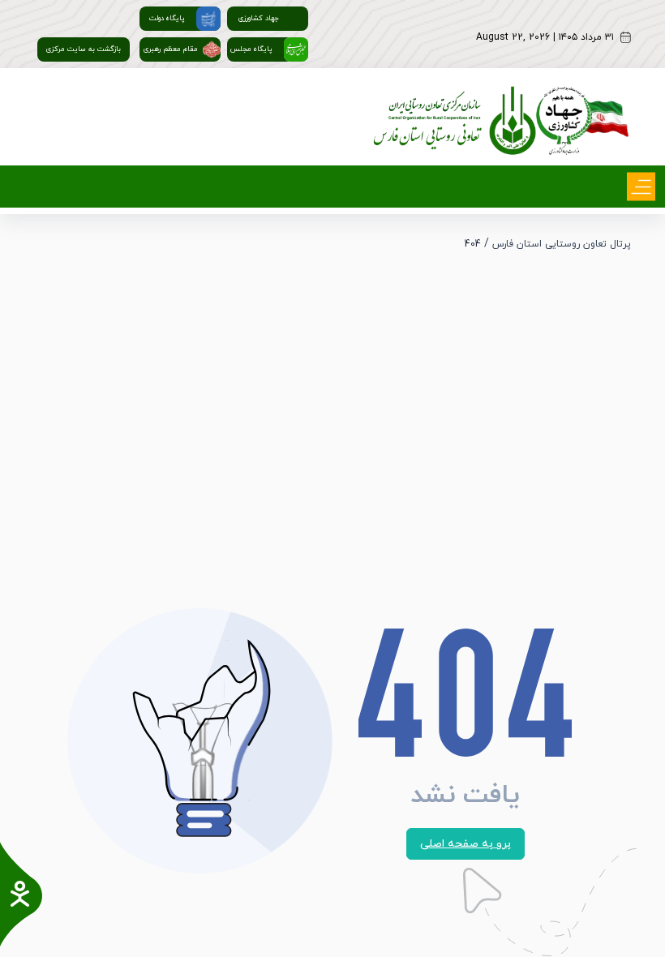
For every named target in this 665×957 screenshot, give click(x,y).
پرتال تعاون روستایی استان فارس (561, 244)
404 (473, 244)
